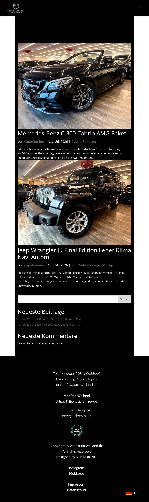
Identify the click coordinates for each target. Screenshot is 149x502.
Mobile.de (76, 473)
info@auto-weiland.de (80, 385)
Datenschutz (76, 490)
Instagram (76, 468)
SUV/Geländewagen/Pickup (92, 265)
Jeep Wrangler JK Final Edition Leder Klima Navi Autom (74, 253)
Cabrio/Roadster (83, 141)
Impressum (76, 484)
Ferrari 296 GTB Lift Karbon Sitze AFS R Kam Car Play (49, 324)
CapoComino (34, 141)
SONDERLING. (86, 457)
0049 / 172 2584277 (82, 379)
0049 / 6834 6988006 (83, 373)
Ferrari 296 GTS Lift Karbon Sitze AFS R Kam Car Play (49, 319)
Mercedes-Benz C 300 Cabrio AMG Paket (72, 133)
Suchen (124, 299)
